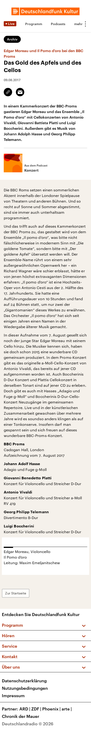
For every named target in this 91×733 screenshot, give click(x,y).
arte (67, 708)
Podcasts (58, 24)
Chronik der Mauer (20, 716)
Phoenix (51, 708)
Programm (33, 24)
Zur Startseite (15, 593)
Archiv (12, 39)
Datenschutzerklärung (24, 680)
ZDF (36, 708)
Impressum (13, 695)
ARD (24, 708)
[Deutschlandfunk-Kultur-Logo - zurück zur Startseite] (45, 11)
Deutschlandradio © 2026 (27, 723)
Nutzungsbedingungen (25, 688)
